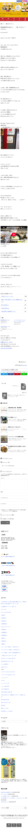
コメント (2, 478)
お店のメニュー (5, 342)
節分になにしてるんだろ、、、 (16, 427)
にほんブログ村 (4, 587)
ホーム (3, 23)
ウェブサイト (3, 503)
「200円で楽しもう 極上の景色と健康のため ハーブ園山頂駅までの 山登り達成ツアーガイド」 (13, 602)
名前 (2, 491)
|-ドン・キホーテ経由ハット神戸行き (9, 646)
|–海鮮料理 (4, 623)
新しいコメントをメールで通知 (7, 515)
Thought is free (21, 818)
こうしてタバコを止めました (8, 674)
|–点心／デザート (5, 626)
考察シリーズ (4, 708)
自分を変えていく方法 (7, 711)
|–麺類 (3, 644)
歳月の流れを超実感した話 (7, 792)
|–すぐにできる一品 (6, 612)
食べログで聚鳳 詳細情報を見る (8, 556)
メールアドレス (4, 497)
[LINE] (24, 374)
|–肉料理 (3, 629)
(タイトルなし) (4, 794)
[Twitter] (4, 374)
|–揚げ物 (3, 621)
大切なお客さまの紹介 (6, 692)
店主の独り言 (5, 699)
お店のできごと (10, 23)
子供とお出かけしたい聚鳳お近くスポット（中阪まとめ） (13, 695)
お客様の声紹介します (5, 326)
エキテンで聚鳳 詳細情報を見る (8, 575)
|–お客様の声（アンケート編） (8, 606)
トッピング (4, 677)
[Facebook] (10, 374)
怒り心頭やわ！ (5, 305)
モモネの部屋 (5, 689)
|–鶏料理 (3, 641)
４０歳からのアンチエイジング (8, 655)
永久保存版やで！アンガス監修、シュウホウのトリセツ (13, 798)
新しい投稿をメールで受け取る (7, 518)
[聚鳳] (6, 572)
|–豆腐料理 (4, 632)
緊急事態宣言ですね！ (5, 320)
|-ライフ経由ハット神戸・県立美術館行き (10, 652)
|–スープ (3, 609)
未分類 (3, 705)
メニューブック (5, 683)
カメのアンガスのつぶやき (8, 671)
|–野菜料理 (4, 635)
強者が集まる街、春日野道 (14, 407)
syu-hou (25, 365)
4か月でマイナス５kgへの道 (8, 658)
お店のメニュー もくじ (7, 296)
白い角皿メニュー (12, 417)
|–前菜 (3, 615)
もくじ (11, 342)
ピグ (3, 680)
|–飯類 (3, 638)
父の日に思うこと (5, 801)
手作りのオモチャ (5, 702)
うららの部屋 (4, 664)
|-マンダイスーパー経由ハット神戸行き (10, 649)
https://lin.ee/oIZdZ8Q (6, 348)
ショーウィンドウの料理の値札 (16, 436)
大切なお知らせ (5, 308)
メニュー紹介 (5, 686)
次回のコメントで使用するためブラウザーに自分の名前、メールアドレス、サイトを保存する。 (14, 510)
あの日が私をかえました (7, 661)
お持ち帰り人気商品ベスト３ (8, 311)
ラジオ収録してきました (6, 796)
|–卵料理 (3, 618)
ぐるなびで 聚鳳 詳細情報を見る (8, 565)
